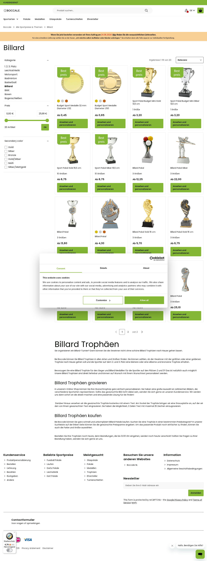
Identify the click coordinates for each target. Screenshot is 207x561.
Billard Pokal (138, 168)
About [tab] (146, 268)
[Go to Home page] (11, 10)
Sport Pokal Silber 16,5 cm (107, 168)
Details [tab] (103, 268)
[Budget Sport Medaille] (110, 82)
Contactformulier (23, 520)
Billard (13, 86)
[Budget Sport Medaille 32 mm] (72, 82)
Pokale (26, 19)
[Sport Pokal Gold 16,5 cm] (72, 149)
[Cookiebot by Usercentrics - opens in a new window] (151, 259)
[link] (116, 332)
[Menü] (14, 533)
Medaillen (40, 19)
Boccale (7, 27)
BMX (7, 90)
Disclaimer (48, 548)
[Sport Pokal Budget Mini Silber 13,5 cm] (185, 82)
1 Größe (136, 109)
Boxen (8, 94)
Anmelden (196, 492)
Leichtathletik (12, 70)
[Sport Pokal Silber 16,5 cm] (110, 149)
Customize (101, 300)
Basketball (10, 82)
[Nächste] (142, 332)
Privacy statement (31, 548)
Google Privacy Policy (177, 499)
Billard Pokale (115, 421)
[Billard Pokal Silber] (185, 149)
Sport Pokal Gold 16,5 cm (69, 168)
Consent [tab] (61, 268)
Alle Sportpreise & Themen (29, 27)
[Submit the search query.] (146, 10)
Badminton (11, 78)
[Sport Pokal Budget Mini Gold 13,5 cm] (148, 82)
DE (191, 10)
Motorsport (11, 74)
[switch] (9, 550)
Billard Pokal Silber (179, 168)
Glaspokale (55, 19)
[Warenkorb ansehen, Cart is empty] (200, 10)
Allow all (144, 300)
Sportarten (9, 19)
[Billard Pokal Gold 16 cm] (148, 213)
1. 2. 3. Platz (10, 66)
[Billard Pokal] (148, 149)
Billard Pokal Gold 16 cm (144, 231)
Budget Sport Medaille (106, 107)
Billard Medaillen (117, 370)
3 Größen (137, 173)
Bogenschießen (13, 98)
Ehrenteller (92, 19)
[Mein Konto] (186, 10)
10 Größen (62, 173)
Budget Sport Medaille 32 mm (71, 107)
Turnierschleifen (74, 19)
